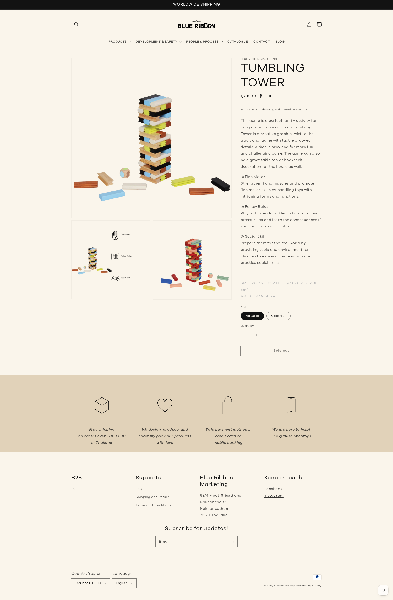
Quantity (247, 326)
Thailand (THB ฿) (88, 583)
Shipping (268, 109)
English (121, 583)
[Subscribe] (232, 541)
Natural (252, 316)
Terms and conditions (153, 505)
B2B (74, 489)
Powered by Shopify (309, 585)
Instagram (274, 495)
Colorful (278, 316)
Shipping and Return (153, 497)
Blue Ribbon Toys (284, 585)
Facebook (273, 488)
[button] (76, 24)
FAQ (139, 489)
